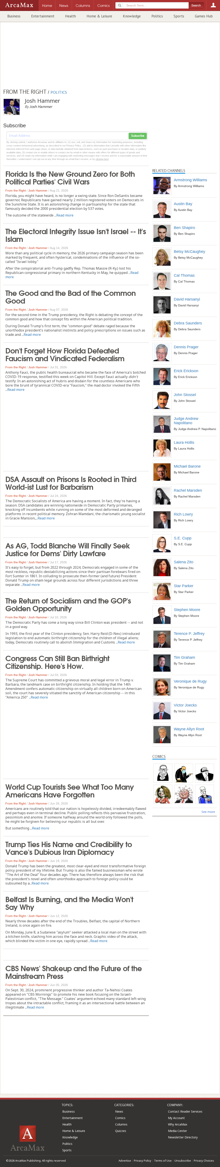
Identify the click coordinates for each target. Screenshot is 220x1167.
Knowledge (132, 16)
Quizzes (120, 1131)
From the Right (15, 190)
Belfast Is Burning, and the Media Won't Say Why (69, 902)
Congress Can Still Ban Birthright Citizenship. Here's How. (57, 661)
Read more (64, 215)
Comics (120, 1118)
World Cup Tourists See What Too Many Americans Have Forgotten (69, 790)
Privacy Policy (142, 1160)
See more (208, 812)
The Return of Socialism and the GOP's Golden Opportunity (68, 603)
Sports (179, 16)
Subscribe (137, 135)
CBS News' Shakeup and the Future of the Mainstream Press (73, 971)
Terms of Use (163, 1160)
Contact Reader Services (185, 1111)
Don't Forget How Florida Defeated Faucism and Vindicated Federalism (64, 353)
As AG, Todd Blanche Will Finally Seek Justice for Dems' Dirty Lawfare (67, 548)
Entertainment (42, 16)
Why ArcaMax (177, 1124)
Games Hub (204, 16)
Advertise (125, 1160)
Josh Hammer (37, 190)
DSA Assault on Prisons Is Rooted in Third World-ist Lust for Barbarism (70, 482)
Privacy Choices (204, 1160)
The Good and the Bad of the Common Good (70, 296)
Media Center (177, 1131)
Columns (121, 1124)
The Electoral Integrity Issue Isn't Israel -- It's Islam (75, 234)
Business (13, 16)
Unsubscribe (182, 1160)
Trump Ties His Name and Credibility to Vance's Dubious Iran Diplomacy (68, 847)
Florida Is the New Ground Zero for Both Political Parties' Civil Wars (70, 177)
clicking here (102, 159)
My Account (176, 1118)
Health (70, 16)
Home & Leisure (99, 16)
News (119, 1111)
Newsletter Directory (183, 1137)
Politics (157, 16)
